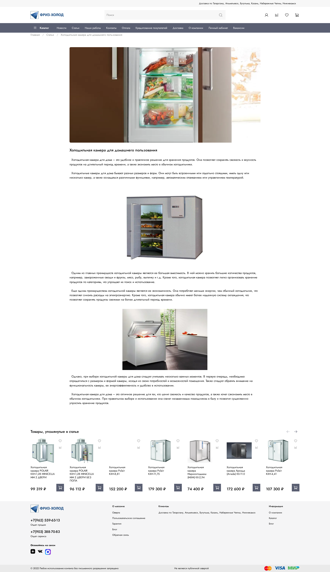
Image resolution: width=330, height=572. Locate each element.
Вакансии (238, 28)
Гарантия (116, 523)
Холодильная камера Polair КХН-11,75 (156, 470)
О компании (196, 28)
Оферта (116, 512)
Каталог (44, 28)
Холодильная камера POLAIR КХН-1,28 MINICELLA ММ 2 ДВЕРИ (43, 472)
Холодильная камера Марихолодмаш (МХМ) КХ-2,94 (197, 472)
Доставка (178, 28)
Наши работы (93, 28)
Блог (114, 529)
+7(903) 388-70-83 (45, 531)
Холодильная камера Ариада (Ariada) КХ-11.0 (236, 470)
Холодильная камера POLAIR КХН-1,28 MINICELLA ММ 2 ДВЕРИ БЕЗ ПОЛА (82, 473)
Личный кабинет (218, 28)
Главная (35, 35)
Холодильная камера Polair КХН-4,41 (274, 470)
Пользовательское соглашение (128, 518)
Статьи (75, 28)
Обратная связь (120, 535)
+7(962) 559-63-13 (45, 520)
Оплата (126, 28)
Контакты (111, 28)
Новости (61, 28)
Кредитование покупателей (151, 28)
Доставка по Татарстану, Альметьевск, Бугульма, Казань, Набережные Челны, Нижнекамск (247, 3)
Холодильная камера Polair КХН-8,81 (117, 470)
